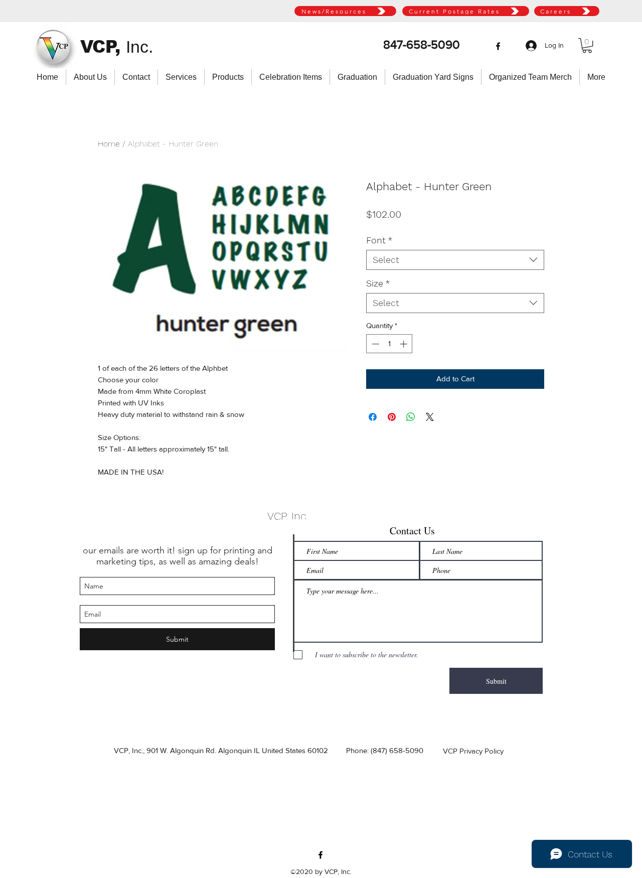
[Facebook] (498, 46)
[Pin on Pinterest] (392, 417)
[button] (587, 45)
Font (379, 240)
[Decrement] (374, 344)
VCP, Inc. (287, 516)
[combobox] (455, 260)
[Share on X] (430, 417)
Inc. (139, 46)
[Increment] (404, 344)
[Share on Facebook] (373, 417)
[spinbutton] (389, 344)
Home (109, 144)
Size (378, 283)
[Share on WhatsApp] (411, 417)
